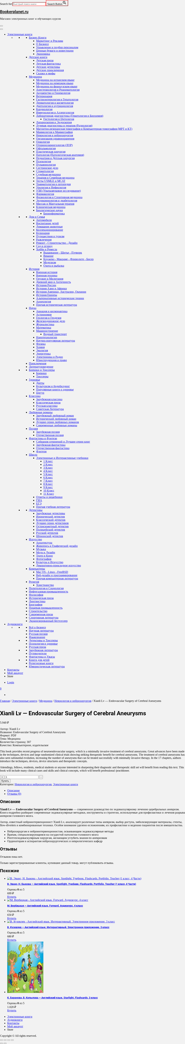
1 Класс (48, 461)
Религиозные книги (41, 663)
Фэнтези (41, 451)
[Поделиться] (8, 1040)
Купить (5, 781)
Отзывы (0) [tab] (14, 793)
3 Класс (48, 467)
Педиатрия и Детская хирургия (55, 158)
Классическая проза (48, 402)
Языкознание (37, 637)
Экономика (43, 53)
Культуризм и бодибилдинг (53, 386)
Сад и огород (44, 246)
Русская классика (46, 405)
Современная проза (41, 614)
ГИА (39, 500)
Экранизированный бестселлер (48, 620)
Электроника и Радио (49, 356)
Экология (42, 350)
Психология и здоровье (43, 643)
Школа (33, 454)
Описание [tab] (13, 790)
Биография (35, 604)
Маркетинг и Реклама (49, 40)
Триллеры (42, 376)
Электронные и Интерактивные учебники (62, 457)
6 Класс (48, 477)
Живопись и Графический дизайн (57, 545)
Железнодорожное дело (50, 321)
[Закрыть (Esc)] (12, 1040)
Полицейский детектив (50, 529)
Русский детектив (47, 532)
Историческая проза (41, 598)
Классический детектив (50, 519)
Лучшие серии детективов (52, 523)
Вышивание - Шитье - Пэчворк (62, 252)
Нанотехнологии (46, 337)
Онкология (43, 141)
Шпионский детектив (49, 536)
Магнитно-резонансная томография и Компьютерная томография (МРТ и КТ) (84, 128)
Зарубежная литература (43, 650)
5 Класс (48, 474)
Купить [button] (11, 896)
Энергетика (43, 353)
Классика (34, 396)
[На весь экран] (5, 1040)
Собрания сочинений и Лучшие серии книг (63, 441)
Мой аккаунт (15, 673)
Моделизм (49, 262)
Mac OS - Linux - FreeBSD (52, 572)
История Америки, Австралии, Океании (61, 291)
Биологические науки (49, 210)
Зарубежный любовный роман (55, 415)
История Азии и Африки (51, 288)
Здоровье (34, 379)
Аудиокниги (15, 624)
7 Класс (48, 480)
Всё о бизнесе (37, 627)
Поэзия (33, 428)
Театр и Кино (44, 555)
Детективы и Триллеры (43, 640)
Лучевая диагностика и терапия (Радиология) (64, 125)
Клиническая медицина (50, 207)
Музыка (41, 549)
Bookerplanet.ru (14, 11)
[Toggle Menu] (1, 29)
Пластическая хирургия (50, 151)
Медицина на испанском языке (55, 79)
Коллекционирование (49, 229)
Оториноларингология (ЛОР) (54, 145)
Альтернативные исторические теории (60, 298)
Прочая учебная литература (53, 506)
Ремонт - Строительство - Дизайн (57, 242)
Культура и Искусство (49, 562)
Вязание (48, 255)
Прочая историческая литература (56, 304)
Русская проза (37, 646)
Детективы (35, 510)
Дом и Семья (37, 216)
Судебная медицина (48, 174)
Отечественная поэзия (50, 435)
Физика (41, 343)
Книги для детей (39, 659)
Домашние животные (49, 226)
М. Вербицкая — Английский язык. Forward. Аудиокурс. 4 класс (45, 905)
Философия (36, 594)
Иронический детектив (50, 516)
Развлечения (43, 239)
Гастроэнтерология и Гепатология (57, 99)
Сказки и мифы (45, 73)
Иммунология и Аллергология (55, 112)
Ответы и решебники (49, 497)
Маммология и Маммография (54, 132)
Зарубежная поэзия (48, 431)
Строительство (38, 611)
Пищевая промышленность (46, 607)
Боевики (41, 373)
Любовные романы (41, 412)
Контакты (13, 669)
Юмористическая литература (47, 666)
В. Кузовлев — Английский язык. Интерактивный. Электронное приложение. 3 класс (58, 927)
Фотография (43, 558)
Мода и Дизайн (45, 552)
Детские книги (38, 57)
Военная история (46, 272)
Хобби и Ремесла (46, 249)
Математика (43, 327)
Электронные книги (19, 34)
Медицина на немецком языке (54, 83)
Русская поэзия (38, 633)
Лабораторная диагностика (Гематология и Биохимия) (69, 115)
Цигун (40, 392)
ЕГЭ (39, 503)
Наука (32, 308)
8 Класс (48, 484)
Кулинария (43, 233)
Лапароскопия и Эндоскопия (54, 122)
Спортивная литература (43, 617)
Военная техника (46, 275)
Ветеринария (44, 96)
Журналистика (45, 324)
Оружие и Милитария (49, 278)
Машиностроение (47, 330)
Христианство (45, 585)
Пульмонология (46, 164)
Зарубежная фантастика (50, 444)
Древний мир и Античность (53, 281)
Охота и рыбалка (53, 265)
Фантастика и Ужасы (42, 656)
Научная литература (41, 630)
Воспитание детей (47, 223)
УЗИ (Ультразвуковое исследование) (58, 190)
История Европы (46, 295)
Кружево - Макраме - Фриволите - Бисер (68, 259)
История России (46, 285)
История (34, 268)
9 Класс (48, 487)
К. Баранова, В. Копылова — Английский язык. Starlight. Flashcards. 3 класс (52, 997)
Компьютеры (37, 568)
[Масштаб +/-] (1, 1040)
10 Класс (48, 490)
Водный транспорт (55, 334)
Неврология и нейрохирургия (54, 135)
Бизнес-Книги (37, 37)
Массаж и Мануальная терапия (55, 203)
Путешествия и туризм (50, 236)
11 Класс (48, 493)
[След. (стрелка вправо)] (5, 1043)
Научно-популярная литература (55, 340)
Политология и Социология (46, 588)
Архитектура (44, 542)
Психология (43, 161)
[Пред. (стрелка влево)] (1, 1043)
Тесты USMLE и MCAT (50, 180)
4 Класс (48, 470)
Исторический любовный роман (56, 418)
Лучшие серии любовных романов (57, 422)
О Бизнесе (42, 44)
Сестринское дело (47, 167)
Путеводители (38, 653)
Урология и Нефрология (51, 187)
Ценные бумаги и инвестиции (55, 50)
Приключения (37, 363)
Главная (5, 700)
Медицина (35, 76)
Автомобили (44, 220)
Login (10, 682)
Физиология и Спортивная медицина (59, 197)
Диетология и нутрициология (54, 106)
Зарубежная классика (49, 399)
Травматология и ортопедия (53, 184)
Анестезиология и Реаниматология (57, 89)
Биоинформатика (54, 213)
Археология (43, 301)
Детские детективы (48, 66)
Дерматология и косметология (55, 102)
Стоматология (45, 171)
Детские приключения (50, 70)
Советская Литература (50, 409)
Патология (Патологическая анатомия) (60, 154)
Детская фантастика (48, 63)
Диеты (40, 383)
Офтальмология (46, 148)
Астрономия (43, 314)
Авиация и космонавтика (51, 311)
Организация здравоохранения (55, 138)
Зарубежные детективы (50, 513)
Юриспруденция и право (51, 360)
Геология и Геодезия (48, 317)
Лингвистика (37, 601)
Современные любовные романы (56, 425)
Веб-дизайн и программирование (56, 575)
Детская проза (44, 60)
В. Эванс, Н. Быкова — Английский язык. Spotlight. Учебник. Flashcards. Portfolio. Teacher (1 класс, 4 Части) (71, 884)
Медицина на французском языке (56, 86)
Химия (40, 347)
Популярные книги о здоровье (55, 389)
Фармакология (45, 194)
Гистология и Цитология (58, 119)
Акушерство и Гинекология (53, 92)
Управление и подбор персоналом (57, 47)
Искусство (35, 539)
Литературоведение (41, 366)
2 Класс (48, 464)
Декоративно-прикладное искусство (58, 565)
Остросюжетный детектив (52, 526)
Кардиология (44, 109)
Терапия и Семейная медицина (55, 177)
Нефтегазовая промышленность (48, 591)
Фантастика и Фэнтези (43, 438)
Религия (34, 581)
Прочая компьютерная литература (57, 578)
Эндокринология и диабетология (56, 200)
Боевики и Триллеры (42, 369)
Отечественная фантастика (52, 448)
